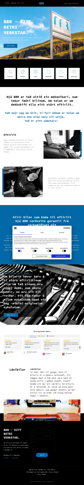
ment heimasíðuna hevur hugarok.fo (42, 481)
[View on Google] (7, 347)
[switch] (34, 251)
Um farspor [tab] (61, 232)
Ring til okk (67, 3)
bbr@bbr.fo (8, 450)
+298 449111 (51, 469)
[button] (4, 347)
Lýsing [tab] (42, 232)
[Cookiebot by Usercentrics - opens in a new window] (64, 228)
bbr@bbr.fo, (42, 469)
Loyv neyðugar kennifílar (41, 256)
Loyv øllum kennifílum (61, 256)
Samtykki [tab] (22, 232)
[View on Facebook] (27, 347)
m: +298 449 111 (75, 3)
